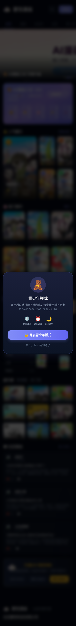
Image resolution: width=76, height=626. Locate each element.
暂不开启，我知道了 (38, 345)
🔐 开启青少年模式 (38, 335)
